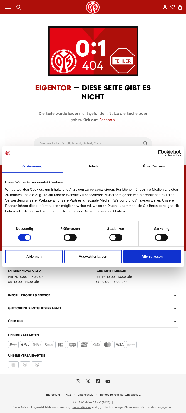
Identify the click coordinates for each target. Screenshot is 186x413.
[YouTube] (108, 381)
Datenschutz (85, 394)
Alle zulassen (152, 256)
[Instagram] (78, 381)
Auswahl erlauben (93, 256)
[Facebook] (98, 381)
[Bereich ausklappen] (175, 295)
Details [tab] (93, 166)
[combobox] (86, 143)
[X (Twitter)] (88, 381)
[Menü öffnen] (8, 7)
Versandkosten (82, 407)
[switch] (70, 237)
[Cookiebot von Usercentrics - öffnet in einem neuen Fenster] (161, 153)
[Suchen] (19, 7)
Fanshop (107, 119)
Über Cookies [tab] (154, 166)
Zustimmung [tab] (32, 166)
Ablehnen (34, 256)
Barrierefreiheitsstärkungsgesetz (120, 394)
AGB (68, 394)
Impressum (53, 394)
